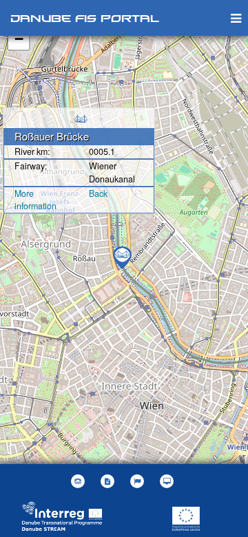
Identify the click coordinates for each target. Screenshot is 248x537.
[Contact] (79, 481)
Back (98, 193)
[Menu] (236, 17)
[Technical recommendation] (168, 481)
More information (35, 200)
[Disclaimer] (109, 481)
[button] (138, 481)
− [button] (18, 39)
